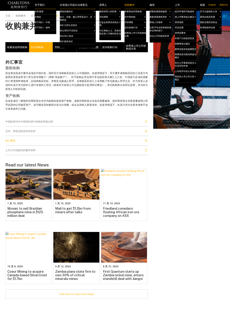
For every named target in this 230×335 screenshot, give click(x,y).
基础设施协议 (66, 11)
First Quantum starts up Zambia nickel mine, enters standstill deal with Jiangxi (123, 275)
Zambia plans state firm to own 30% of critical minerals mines (75, 275)
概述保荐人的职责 (108, 11)
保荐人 (103, 5)
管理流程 (179, 22)
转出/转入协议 (66, 36)
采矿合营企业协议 (68, 25)
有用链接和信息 (207, 27)
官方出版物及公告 (208, 11)
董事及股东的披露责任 (185, 49)
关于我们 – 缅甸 (42, 27)
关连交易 (179, 27)
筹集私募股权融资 (158, 11)
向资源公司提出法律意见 (74, 5)
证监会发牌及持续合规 (109, 24)
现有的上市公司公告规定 (184, 78)
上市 (177, 5)
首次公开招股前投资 (159, 36)
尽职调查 (103, 17)
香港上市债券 (156, 22)
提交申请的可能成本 (184, 11)
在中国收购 (130, 17)
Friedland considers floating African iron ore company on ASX (121, 212)
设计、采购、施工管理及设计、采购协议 (76, 18)
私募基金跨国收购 (133, 11)
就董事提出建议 (182, 44)
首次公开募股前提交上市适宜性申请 (185, 64)
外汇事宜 (10, 140)
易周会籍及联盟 (207, 17)
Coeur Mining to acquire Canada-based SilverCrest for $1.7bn (27, 275)
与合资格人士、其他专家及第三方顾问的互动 (110, 32)
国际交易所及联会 (208, 22)
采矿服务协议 (66, 41)
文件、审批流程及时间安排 (20, 131)
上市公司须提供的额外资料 (20, 150)
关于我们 (40, 5)
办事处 (38, 17)
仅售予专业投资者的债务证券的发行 (160, 29)
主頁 (7, 15)
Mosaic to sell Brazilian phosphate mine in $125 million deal (25, 212)
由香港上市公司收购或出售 (135, 34)
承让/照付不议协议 (69, 30)
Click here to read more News (76, 294)
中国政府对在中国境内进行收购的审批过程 (29, 121)
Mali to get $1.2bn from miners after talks (73, 210)
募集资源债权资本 (158, 17)
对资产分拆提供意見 (184, 38)
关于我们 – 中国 (42, 22)
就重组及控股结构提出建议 (185, 56)
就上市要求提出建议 (184, 17)
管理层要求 (180, 33)
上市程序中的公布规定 (185, 71)
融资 (152, 5)
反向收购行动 (131, 27)
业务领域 (39, 11)
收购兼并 (130, 5)
